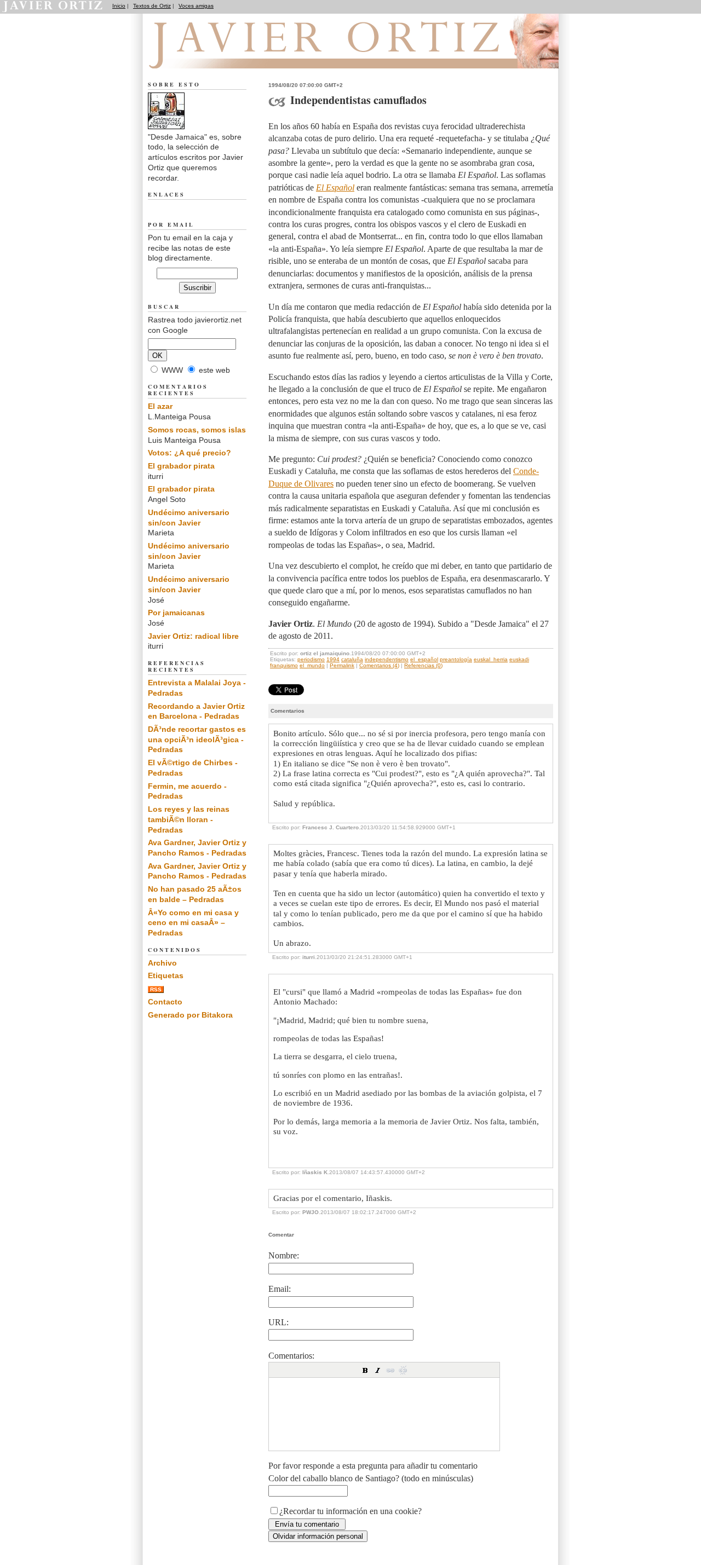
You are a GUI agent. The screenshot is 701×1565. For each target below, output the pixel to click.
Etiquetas (165, 975)
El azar (160, 406)
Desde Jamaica (207, 55)
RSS (156, 989)
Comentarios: (291, 1355)
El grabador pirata (181, 465)
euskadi (519, 659)
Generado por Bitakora (190, 1014)
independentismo (387, 659)
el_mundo (312, 665)
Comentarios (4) (379, 665)
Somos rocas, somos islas (197, 429)
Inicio (118, 6)
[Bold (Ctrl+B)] (365, 1370)
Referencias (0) (423, 665)
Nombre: (283, 1255)
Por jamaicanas (176, 612)
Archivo (162, 962)
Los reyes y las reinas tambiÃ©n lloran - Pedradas (188, 819)
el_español (424, 659)
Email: (279, 1288)
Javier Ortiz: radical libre (193, 636)
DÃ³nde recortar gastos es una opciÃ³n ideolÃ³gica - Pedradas (197, 739)
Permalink (342, 665)
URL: (278, 1322)
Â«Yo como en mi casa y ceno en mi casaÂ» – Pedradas (193, 922)
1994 (333, 659)
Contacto (165, 1001)
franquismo (284, 665)
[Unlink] (403, 1370)
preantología (456, 659)
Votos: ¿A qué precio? (189, 452)
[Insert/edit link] (390, 1370)
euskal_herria (491, 659)
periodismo (311, 659)
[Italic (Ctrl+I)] (378, 1370)
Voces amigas (196, 6)
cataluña (352, 659)
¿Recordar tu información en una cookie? (350, 1511)
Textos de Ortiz (152, 6)
